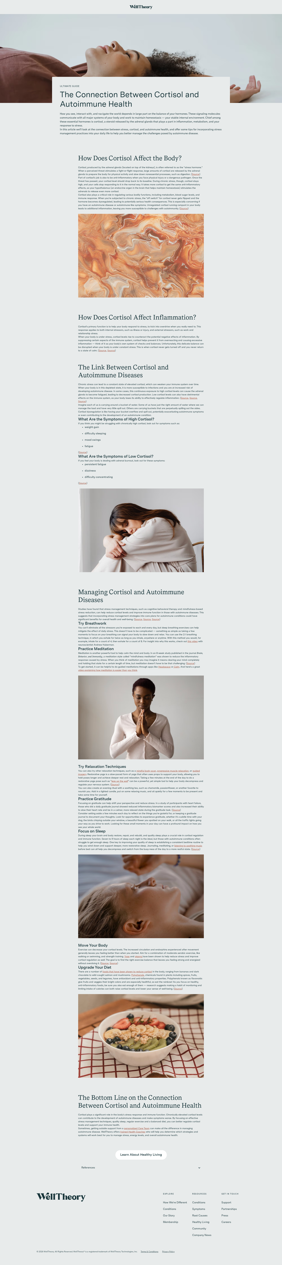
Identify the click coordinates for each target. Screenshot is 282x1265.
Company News (201, 1235)
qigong (139, 956)
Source (195, 174)
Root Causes (199, 1215)
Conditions (169, 1209)
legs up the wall (119, 781)
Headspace (164, 667)
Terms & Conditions (149, 1252)
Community (199, 1228)
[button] (141, 1168)
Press (224, 1215)
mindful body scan (146, 771)
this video (193, 641)
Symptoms (198, 1209)
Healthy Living (200, 1222)
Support (226, 1202)
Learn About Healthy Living (141, 1155)
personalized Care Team (136, 1128)
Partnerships (229, 1209)
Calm (176, 667)
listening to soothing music (188, 846)
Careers (226, 1222)
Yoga (127, 956)
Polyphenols (137, 975)
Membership (170, 1222)
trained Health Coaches (132, 1132)
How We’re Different (175, 1202)
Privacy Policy (168, 1252)
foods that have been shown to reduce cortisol (127, 972)
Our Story (169, 1215)
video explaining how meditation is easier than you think (107, 670)
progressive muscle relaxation (173, 771)
